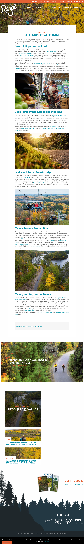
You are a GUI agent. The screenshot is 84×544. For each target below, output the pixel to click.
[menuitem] (33, 1)
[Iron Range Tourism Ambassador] (48, 520)
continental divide (51, 51)
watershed (27, 53)
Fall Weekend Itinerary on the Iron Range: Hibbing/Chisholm (21, 443)
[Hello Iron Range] (59, 521)
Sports (69, 1)
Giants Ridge (26, 177)
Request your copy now (73, 484)
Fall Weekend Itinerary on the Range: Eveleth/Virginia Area (21, 462)
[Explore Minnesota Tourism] (79, 521)
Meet (60, 8)
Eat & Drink (51, 8)
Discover (77, 8)
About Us (34, 1)
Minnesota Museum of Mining (24, 244)
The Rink (17, 68)
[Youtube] (77, 1)
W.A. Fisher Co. (51, 533)
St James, (29, 308)
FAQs (54, 1)
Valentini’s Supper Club (27, 128)
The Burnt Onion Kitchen (40, 183)
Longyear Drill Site (29, 310)
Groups (61, 1)
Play (29, 8)
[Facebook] (74, 1)
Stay (23, 8)
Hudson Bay (20, 53)
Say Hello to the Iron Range (18, 365)
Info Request (45, 1)
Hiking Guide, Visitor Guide (44, 312)
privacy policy (46, 541)
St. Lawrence (31, 55)
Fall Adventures (37, 326)
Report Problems (62, 533)
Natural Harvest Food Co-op (42, 63)
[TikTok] (82, 1)
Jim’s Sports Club (54, 126)
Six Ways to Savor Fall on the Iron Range (23, 410)
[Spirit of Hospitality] (69, 521)
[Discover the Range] (9, 10)
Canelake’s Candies (56, 65)
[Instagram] (80, 1)
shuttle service (36, 246)
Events (68, 8)
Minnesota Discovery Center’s (23, 239)
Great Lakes (23, 55)
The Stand (51, 240)
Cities (8, 439)
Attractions (39, 8)
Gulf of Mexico (48, 53)
